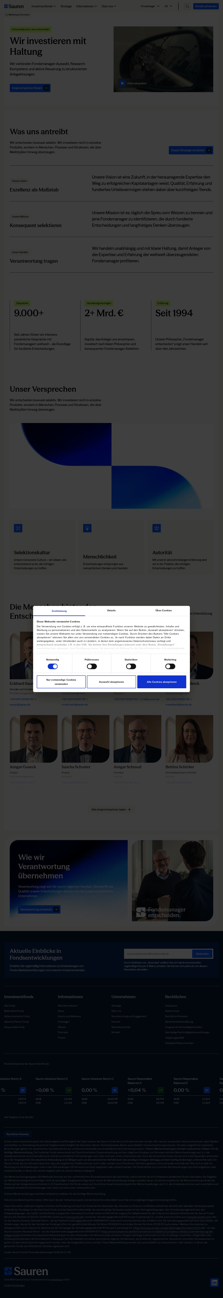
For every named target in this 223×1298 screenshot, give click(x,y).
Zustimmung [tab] (59, 611)
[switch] (92, 666)
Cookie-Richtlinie (95, 652)
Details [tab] (111, 610)
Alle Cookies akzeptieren (162, 681)
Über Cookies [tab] (164, 610)
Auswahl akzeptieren (111, 681)
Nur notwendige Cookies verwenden (61, 681)
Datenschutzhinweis (136, 652)
